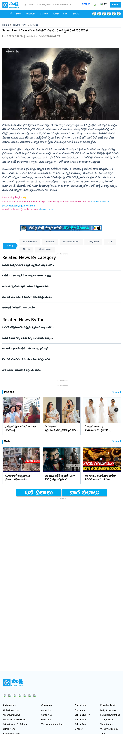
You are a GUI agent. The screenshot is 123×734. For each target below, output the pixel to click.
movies (34, 25)
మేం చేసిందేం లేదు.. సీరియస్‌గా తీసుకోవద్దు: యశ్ (60, 297)
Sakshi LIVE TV (82, 715)
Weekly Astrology (109, 729)
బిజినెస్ (76, 14)
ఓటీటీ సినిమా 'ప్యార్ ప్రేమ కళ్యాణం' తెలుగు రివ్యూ (59, 275)
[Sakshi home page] (13, 683)
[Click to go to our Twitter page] (104, 13)
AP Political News (11, 710)
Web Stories (106, 724)
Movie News (45, 249)
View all (116, 392)
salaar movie (30, 242)
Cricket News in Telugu (15, 724)
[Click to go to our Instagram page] (109, 13)
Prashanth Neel (71, 242)
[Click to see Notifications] (95, 5)
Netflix (26, 249)
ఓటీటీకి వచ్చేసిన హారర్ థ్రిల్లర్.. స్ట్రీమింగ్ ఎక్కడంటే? (60, 265)
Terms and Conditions (52, 724)
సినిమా (56, 14)
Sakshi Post (80, 724)
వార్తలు (19, 14)
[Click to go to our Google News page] (119, 13)
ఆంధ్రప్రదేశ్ (30, 14)
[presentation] (6, 410)
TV (105, 4)
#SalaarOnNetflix (100, 201)
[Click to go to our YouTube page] (114, 13)
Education (80, 710)
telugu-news (20, 25)
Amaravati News (11, 715)
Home (5, 25)
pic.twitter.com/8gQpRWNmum (19, 206)
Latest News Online (110, 715)
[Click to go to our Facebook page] (94, 13)
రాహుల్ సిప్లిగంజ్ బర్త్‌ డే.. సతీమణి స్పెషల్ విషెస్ (60, 286)
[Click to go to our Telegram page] (30, 695)
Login (115, 4)
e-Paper (78, 729)
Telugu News (107, 720)
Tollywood (93, 242)
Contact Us (46, 715)
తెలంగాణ (44, 14)
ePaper (86, 4)
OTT (110, 242)
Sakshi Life (80, 720)
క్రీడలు (65, 14)
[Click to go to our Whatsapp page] (99, 13)
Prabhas (50, 242)
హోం (10, 13)
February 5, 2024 (45, 209)
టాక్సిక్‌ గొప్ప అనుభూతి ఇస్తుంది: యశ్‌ (60, 370)
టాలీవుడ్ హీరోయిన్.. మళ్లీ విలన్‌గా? (57, 307)
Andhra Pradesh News (14, 720)
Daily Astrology (108, 710)
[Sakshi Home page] (10, 5)
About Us (46, 710)
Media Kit (46, 720)
